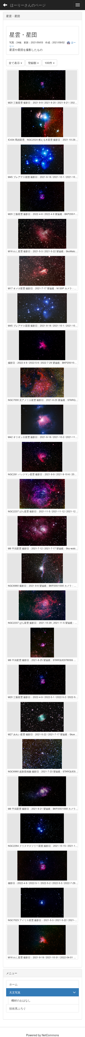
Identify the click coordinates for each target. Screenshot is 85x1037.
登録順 (32, 63)
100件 (49, 63)
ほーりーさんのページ (28, 4)
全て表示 (15, 63)
